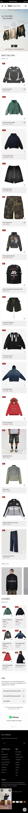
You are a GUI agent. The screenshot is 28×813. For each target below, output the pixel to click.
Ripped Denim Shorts (7, 456)
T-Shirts (17, 767)
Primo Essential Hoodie (8, 155)
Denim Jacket (6, 489)
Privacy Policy (5, 754)
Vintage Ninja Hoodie (20, 665)
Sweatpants (18, 759)
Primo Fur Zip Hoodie (7, 422)
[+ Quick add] (24, 85)
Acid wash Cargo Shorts (8, 322)
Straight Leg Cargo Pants (8, 556)
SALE (17, 775)
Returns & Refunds (6, 762)
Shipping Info (5, 757)
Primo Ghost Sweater (7, 356)
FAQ (2, 751)
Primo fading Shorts (7, 189)
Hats (17, 772)
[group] (14, 30)
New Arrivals (18, 751)
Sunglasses (18, 754)
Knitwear (18, 764)
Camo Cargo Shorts (7, 222)
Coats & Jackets (19, 757)
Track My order (5, 764)
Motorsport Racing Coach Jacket (10, 522)
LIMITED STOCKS (24, 1)
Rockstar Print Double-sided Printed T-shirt (12, 289)
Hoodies (17, 762)
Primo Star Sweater (7, 89)
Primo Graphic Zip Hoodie (8, 255)
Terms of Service (5, 759)
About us (4, 772)
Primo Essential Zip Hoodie (9, 122)
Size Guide (4, 769)
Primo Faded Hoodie (7, 389)
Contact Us (4, 767)
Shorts (17, 769)
